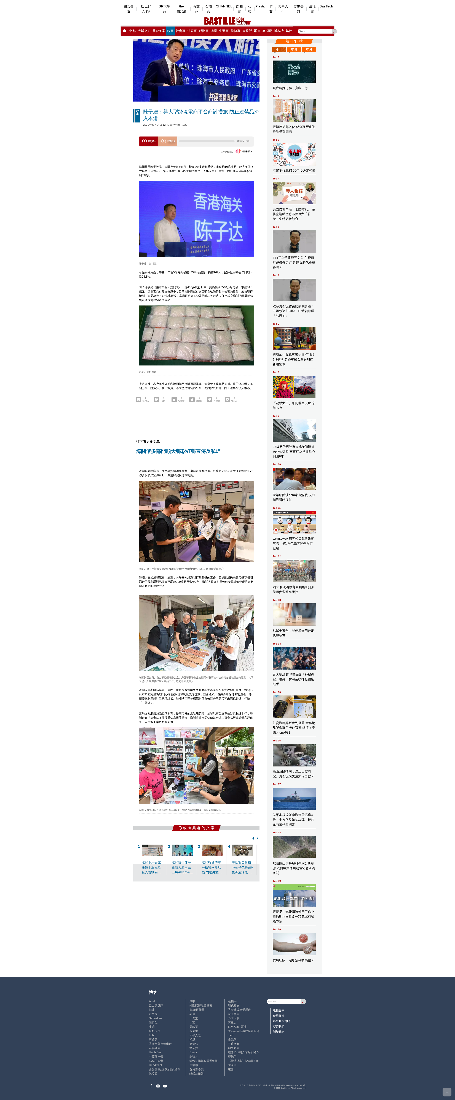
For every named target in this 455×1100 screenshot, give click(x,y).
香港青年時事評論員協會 (243, 1031)
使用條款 (278, 1015)
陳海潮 (232, 1065)
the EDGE (181, 8)
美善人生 (283, 8)
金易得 (232, 1039)
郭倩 (192, 1014)
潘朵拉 (193, 1048)
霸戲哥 (193, 1026)
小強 (152, 1026)
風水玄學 (154, 1031)
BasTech (326, 6)
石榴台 (208, 8)
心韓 (249, 8)
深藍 (152, 1009)
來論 (231, 1069)
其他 (289, 31)
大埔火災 (144, 31)
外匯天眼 (233, 1018)
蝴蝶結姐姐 (196, 1073)
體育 (271, 8)
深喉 (192, 1001)
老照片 (193, 1056)
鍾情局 (153, 1014)
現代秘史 (233, 1005)
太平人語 (195, 1035)
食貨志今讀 (196, 1069)
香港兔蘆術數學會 (160, 1043)
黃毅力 (232, 1022)
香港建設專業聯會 (239, 1009)
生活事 (312, 8)
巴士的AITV (146, 8)
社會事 (180, 31)
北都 (132, 31)
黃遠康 (153, 1039)
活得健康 (154, 1048)
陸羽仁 (153, 1022)
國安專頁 (129, 8)
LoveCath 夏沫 (237, 1026)
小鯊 (192, 1022)
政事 (170, 31)
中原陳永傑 (156, 1056)
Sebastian (155, 1018)
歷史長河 (298, 8)
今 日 (279, 49)
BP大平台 (164, 8)
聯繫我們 (278, 1026)
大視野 (247, 31)
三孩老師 (233, 1043)
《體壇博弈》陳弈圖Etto (243, 1060)
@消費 (267, 31)
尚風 (192, 1039)
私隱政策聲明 (281, 1021)
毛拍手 (232, 1001)
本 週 (294, 49)
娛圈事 (239, 8)
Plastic (260, 6)
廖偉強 (193, 1043)
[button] (252, 838)
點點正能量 (156, 1060)
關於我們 (278, 1031)
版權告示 (278, 1010)
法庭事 (192, 31)
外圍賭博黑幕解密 (200, 1005)
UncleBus (155, 1052)
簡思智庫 (233, 1048)
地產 (214, 31)
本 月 (309, 49)
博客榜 (279, 31)
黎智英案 (158, 31)
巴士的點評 (156, 1005)
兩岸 (257, 31)
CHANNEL (224, 6)
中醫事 (224, 31)
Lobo (152, 1035)
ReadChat (155, 1065)
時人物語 (233, 1014)
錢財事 (204, 31)
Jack (231, 1035)
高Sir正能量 (196, 1009)
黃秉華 (193, 1031)
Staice (193, 1052)
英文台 (196, 8)
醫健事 (235, 31)
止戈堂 (193, 1018)
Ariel (152, 1001)
